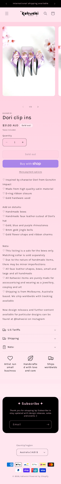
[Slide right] (38, 107)
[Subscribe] (48, 424)
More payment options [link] (30, 172)
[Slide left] (23, 107)
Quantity (7, 135)
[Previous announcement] (6, 3)
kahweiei (25, 476)
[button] (7, 13)
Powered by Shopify (38, 476)
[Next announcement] (54, 3)
